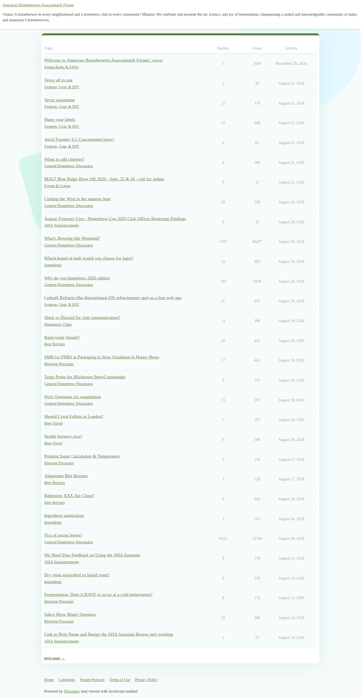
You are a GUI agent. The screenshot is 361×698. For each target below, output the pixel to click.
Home (49, 680)
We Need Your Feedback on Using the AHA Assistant (92, 555)
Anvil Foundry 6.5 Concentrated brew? (79, 139)
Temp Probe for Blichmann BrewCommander (84, 376)
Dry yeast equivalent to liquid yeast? (77, 574)
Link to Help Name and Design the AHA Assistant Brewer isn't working (108, 634)
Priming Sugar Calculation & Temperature (82, 456)
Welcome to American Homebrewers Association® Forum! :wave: (103, 60)
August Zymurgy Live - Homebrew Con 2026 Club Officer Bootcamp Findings (115, 218)
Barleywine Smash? (62, 337)
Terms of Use (119, 680)
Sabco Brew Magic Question (70, 614)
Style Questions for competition (72, 396)
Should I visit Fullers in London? (73, 416)
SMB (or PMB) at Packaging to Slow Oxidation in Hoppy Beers (101, 357)
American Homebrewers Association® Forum (38, 5)
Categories (67, 680)
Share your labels (59, 119)
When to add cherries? (64, 159)
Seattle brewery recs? (63, 436)
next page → (54, 658)
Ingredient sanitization (64, 515)
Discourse (71, 691)
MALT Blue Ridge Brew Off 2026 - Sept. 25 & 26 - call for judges (104, 178)
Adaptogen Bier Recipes (66, 475)
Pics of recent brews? (63, 535)
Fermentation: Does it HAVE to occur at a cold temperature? (98, 594)
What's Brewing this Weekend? (72, 238)
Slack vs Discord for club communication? (82, 317)
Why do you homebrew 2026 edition (77, 278)
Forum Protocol (92, 680)
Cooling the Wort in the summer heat (77, 198)
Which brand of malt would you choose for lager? (88, 258)
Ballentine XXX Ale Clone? (69, 495)
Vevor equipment (59, 99)
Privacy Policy (146, 680)
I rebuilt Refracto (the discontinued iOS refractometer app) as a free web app (112, 297)
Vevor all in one (58, 80)
